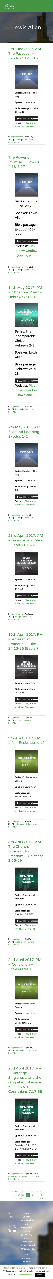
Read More (13, 142)
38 (23, 1195)
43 (17, 1199)
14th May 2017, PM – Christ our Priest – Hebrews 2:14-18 (25, 292)
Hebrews (18, 409)
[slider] (35, 118)
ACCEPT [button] (40, 1275)
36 (14, 1195)
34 (37, 1191)
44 (21, 1199)
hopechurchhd (17, 137)
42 (41, 1195)
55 (37, 1199)
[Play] (18, 118)
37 (19, 1195)
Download (30, 126)
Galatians (18, 942)
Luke (16, 720)
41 (37, 1195)
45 (25, 1199)
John (16, 617)
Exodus (17, 140)
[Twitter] (14, 1226)
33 (32, 1191)
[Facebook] (9, 1226)
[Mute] (32, 118)
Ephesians (23, 1176)
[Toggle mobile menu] (48, 5)
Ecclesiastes (19, 824)
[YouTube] (14, 1230)
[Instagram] (9, 1230)
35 (41, 1191)
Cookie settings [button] (25, 1275)
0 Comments (27, 140)
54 (32, 1199)
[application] (26, 118)
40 (32, 1195)
